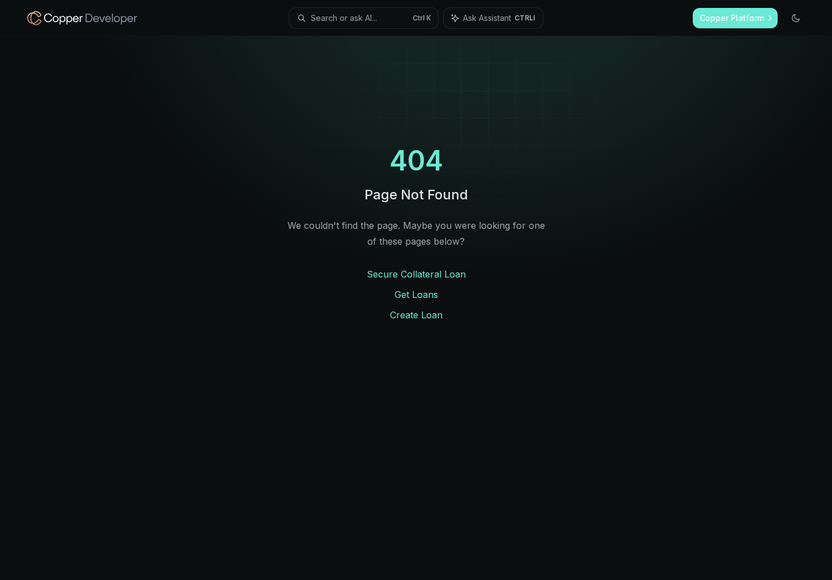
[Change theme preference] (796, 18)
